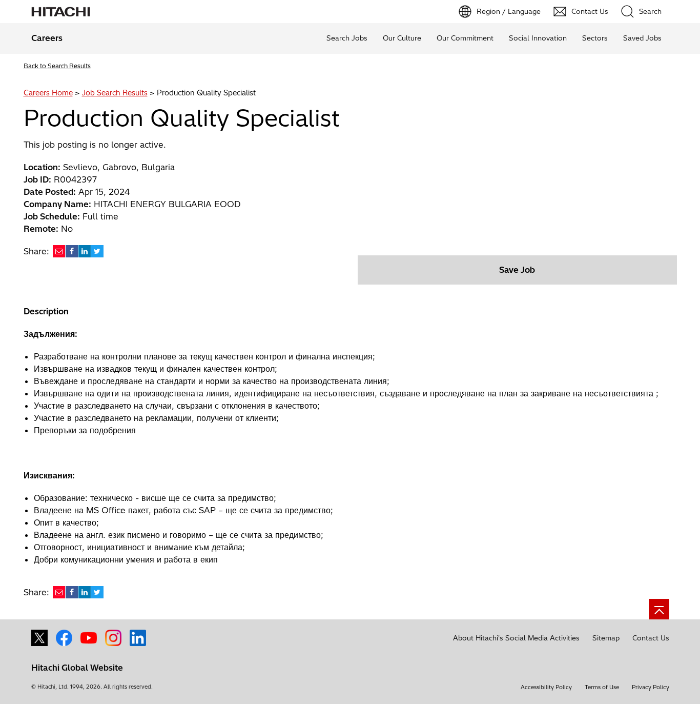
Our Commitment (465, 38)
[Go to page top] (659, 609)
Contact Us (650, 638)
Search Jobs (346, 38)
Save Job (517, 270)
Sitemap (606, 638)
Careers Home (48, 92)
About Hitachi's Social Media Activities (516, 638)
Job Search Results (115, 92)
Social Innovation (538, 38)
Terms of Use (602, 687)
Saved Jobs (642, 38)
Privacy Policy (650, 687)
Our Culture (402, 38)
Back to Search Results (57, 66)
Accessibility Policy (546, 687)
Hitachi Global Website (77, 667)
